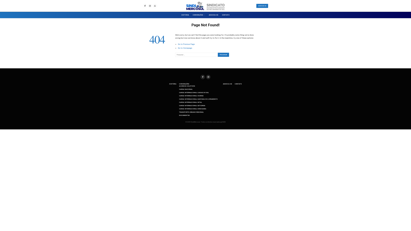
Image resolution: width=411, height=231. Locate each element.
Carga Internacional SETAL (190, 102)
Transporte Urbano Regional (191, 112)
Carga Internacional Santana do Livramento (198, 99)
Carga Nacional (186, 89)
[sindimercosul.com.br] (205, 6)
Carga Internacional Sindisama (192, 109)
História (185, 15)
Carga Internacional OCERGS (191, 96)
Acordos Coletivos (187, 86)
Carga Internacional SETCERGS (192, 105)
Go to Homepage (185, 48)
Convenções (198, 15)
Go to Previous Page (186, 44)
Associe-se (262, 6)
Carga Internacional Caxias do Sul (194, 92)
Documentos (184, 115)
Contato (226, 15)
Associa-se (213, 15)
